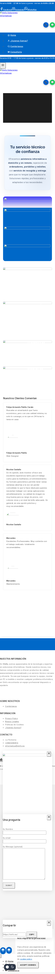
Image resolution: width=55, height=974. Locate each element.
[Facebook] (1, 761)
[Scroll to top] (3, 950)
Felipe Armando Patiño (16, 453)
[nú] (0, 956)
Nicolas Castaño (13, 524)
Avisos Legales (12, 721)
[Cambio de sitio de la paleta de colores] (10, 967)
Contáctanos (16, 46)
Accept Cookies (28, 965)
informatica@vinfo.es (15, 746)
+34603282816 (11, 743)
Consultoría (16, 52)
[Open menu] (3, 66)
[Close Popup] (49, 754)
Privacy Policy (11, 718)
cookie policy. (26, 959)
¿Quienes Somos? (19, 40)
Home (13, 35)
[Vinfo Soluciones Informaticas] (10, 15)
